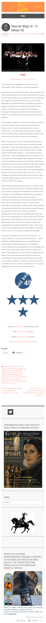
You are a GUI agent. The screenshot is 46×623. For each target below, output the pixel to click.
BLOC (16, 366)
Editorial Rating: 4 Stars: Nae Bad (23, 79)
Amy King (5, 36)
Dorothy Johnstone (18, 368)
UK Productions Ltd (9, 383)
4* (10, 34)
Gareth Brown (7, 371)
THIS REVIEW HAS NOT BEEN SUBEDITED (23, 342)
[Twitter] (10, 412)
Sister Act (14, 379)
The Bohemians (23, 332)
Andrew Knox (9, 366)
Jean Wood (11, 373)
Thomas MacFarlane (19, 381)
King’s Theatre (23, 337)
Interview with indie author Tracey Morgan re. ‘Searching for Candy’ (12, 390)
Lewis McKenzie (14, 375)
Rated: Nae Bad (29, 34)
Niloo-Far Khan (13, 377)
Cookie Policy (12, 614)
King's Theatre (17, 34)
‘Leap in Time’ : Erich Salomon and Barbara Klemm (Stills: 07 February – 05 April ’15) (34, 391)
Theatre (39, 34)
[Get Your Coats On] (23, 12)
